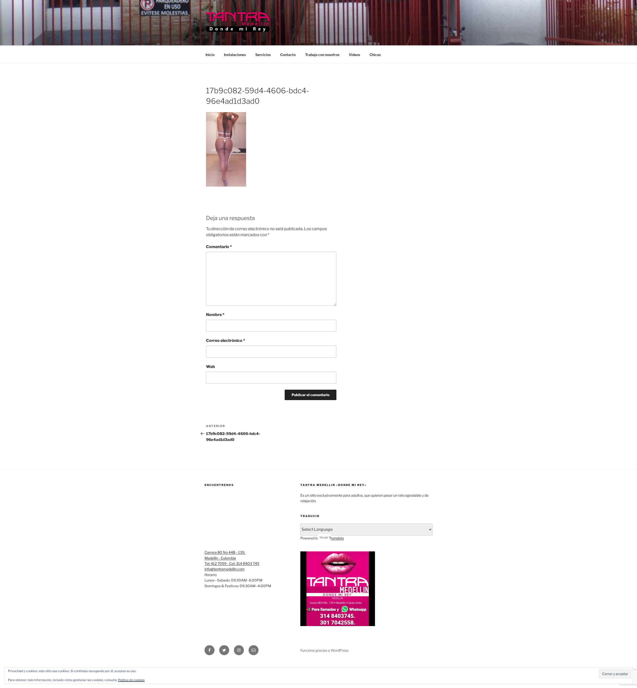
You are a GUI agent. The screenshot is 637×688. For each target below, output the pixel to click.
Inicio (210, 55)
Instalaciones (235, 55)
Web (210, 366)
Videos (354, 55)
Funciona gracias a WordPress (324, 650)
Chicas (375, 55)
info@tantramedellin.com (225, 569)
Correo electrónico (225, 340)
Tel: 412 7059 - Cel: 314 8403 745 (232, 563)
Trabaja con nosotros (322, 55)
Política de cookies (131, 680)
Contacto (288, 55)
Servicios (263, 55)
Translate (336, 538)
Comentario (219, 246)
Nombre (215, 314)
